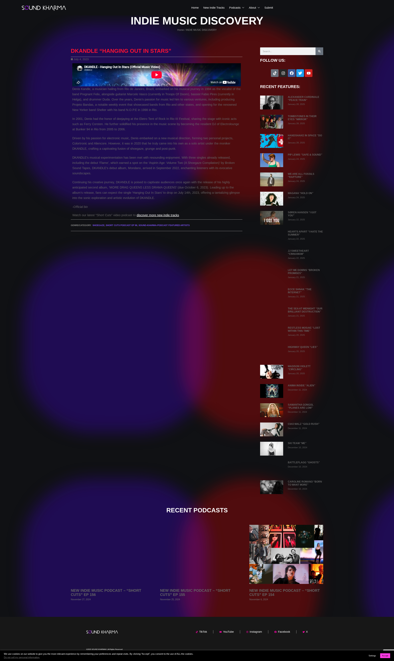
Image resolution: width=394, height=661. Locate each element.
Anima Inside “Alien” (301, 385)
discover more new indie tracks (158, 215)
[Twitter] (300, 73)
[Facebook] (292, 73)
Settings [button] (372, 656)
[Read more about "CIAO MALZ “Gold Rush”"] (271, 429)
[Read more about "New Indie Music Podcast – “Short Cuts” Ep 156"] (108, 554)
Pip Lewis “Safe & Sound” (305, 154)
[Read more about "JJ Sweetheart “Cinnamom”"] (271, 256)
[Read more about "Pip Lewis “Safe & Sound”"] (271, 160)
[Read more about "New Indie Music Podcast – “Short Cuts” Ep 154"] (286, 554)
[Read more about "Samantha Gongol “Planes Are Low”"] (271, 410)
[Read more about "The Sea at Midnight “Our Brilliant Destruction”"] (271, 314)
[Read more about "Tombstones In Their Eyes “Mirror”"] (271, 122)
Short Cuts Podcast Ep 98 (121, 225)
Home (180, 30)
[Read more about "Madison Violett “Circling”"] (271, 372)
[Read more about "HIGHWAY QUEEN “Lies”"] (271, 352)
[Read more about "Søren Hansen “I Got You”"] (271, 218)
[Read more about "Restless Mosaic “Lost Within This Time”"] (271, 333)
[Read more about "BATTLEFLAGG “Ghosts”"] (271, 468)
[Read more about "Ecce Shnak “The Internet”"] (271, 295)
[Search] (319, 51)
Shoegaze (98, 225)
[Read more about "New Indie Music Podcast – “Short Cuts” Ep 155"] (197, 554)
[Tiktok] (275, 73)
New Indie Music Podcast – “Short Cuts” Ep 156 (106, 592)
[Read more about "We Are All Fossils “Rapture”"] (271, 179)
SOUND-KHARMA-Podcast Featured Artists (164, 225)
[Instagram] (283, 73)
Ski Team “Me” (297, 443)
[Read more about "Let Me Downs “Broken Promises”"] (271, 275)
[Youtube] (308, 73)
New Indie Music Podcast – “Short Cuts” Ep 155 (195, 592)
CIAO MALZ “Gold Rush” (304, 424)
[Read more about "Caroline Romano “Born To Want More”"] (271, 487)
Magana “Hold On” (300, 193)
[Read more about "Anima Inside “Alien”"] (271, 391)
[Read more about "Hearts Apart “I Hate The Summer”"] (271, 237)
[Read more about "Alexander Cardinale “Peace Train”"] (271, 102)
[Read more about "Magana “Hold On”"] (271, 199)
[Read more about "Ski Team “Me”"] (271, 449)
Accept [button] (385, 656)
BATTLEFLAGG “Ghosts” (304, 462)
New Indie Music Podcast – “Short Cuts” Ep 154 (284, 592)
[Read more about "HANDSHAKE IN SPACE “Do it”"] (271, 141)
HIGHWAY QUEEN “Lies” (303, 347)
